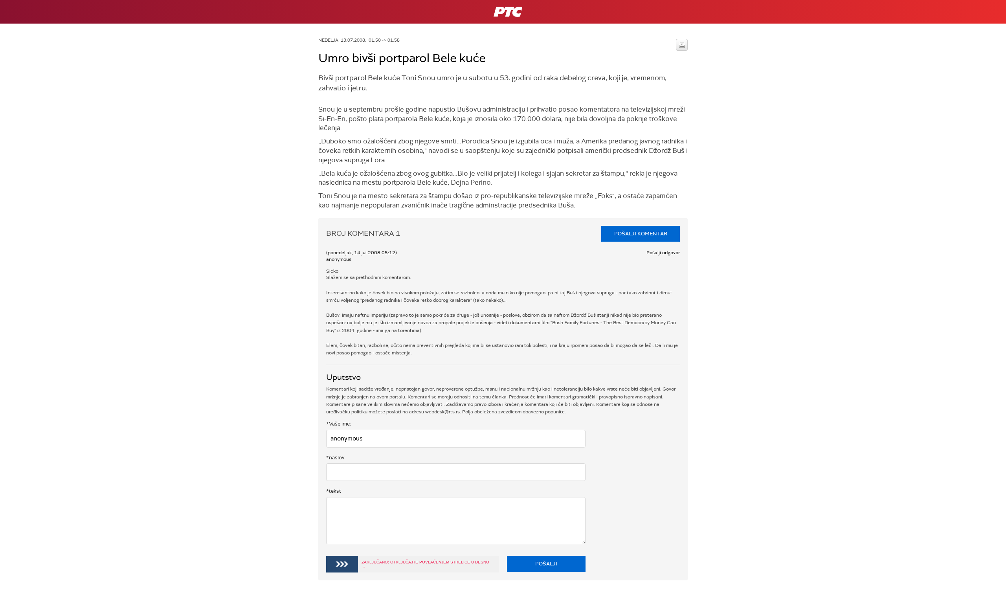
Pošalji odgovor (663, 253)
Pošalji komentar (640, 233)
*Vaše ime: (338, 423)
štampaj (682, 45)
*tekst (333, 491)
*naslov (335, 457)
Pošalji (546, 563)
